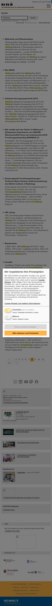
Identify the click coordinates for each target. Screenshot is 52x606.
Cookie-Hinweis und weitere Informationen (22, 303)
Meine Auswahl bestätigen (26, 327)
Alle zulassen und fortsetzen (26, 333)
